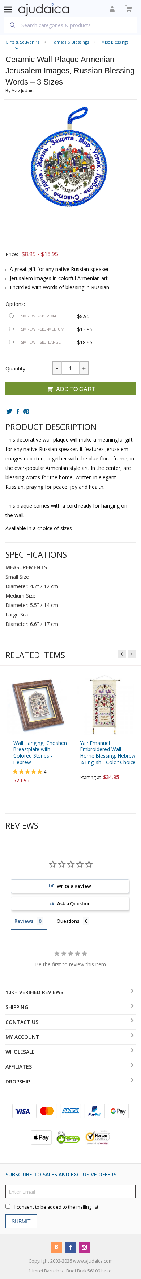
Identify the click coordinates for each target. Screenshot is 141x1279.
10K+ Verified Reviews (34, 992)
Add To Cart (75, 389)
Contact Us (21, 1021)
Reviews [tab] (23, 921)
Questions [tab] (68, 921)
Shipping (16, 1007)
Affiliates (18, 1066)
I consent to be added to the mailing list (56, 1207)
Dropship (17, 1081)
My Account (22, 1036)
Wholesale (20, 1051)
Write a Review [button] (74, 886)
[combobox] (70, 25)
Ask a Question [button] (74, 903)
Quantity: (15, 368)
